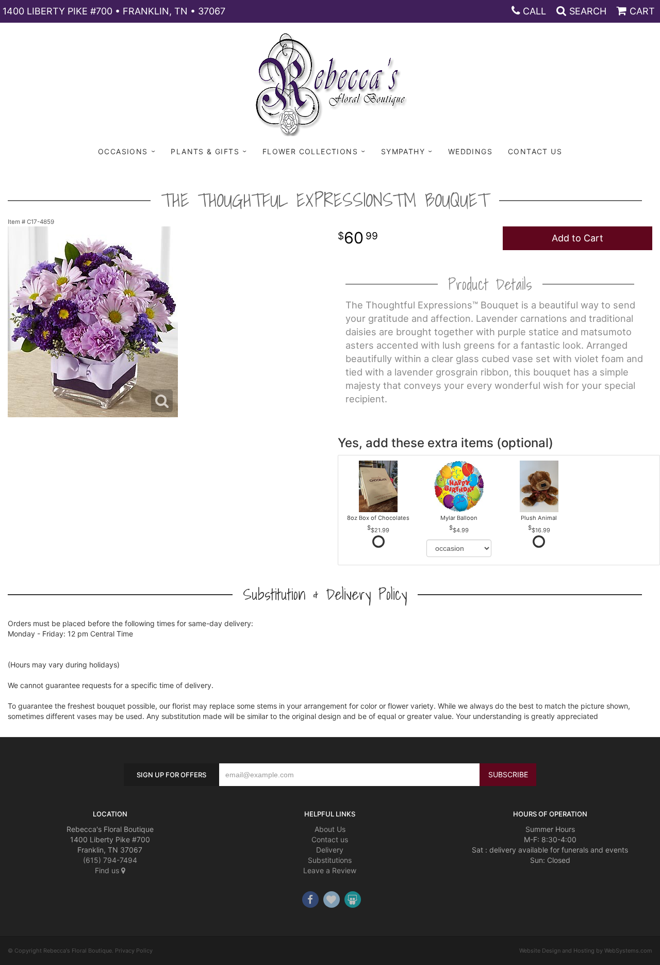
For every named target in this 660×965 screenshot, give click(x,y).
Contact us (329, 839)
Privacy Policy (134, 950)
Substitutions (330, 860)
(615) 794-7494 (110, 860)
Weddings (470, 151)
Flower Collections (310, 151)
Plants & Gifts (205, 151)
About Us (330, 829)
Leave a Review (329, 870)
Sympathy (403, 151)
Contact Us (535, 151)
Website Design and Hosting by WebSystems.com (585, 950)
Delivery (329, 849)
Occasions (123, 151)
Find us (108, 870)
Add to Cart (577, 238)
